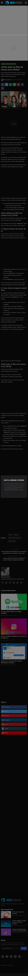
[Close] (25, 477)
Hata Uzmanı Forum (10, 487)
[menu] (2, 2)
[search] (26, 2)
